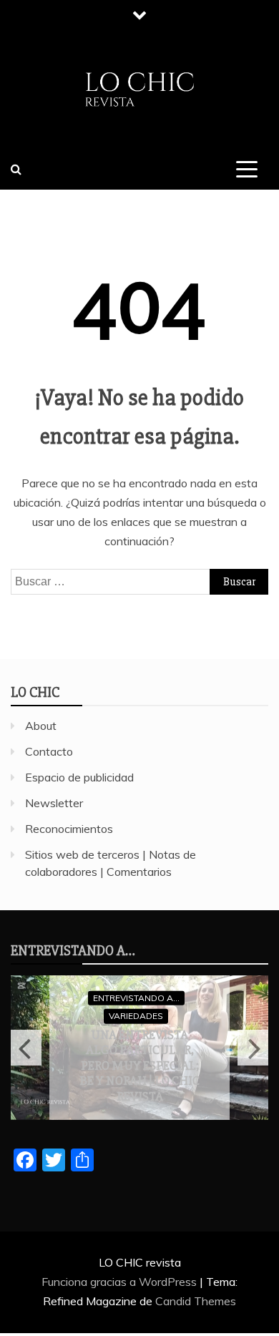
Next (253, 1048)
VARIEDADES (136, 1015)
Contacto (49, 751)
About (41, 725)
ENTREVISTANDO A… (73, 951)
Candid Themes (195, 1301)
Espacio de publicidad (79, 777)
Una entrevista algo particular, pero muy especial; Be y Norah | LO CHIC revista (140, 1064)
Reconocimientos (69, 828)
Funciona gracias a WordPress (120, 1281)
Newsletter (54, 803)
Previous (26, 1048)
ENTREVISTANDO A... (136, 997)
